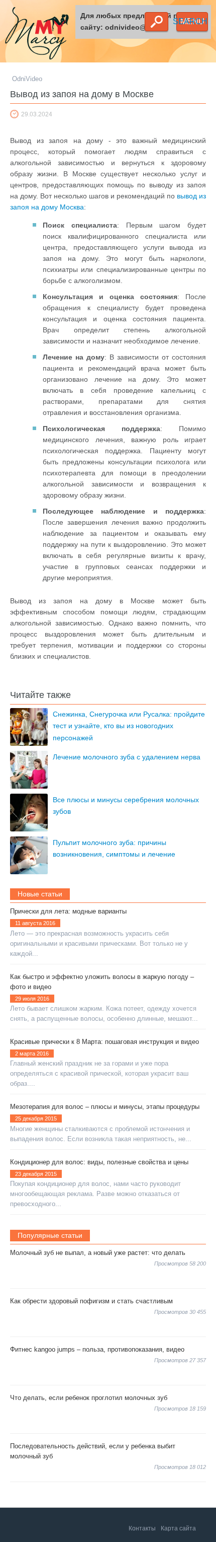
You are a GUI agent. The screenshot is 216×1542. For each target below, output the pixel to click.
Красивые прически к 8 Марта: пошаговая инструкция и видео (104, 1041)
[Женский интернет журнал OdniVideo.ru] (42, 34)
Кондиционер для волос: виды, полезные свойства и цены (99, 1162)
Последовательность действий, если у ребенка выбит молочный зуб (92, 1451)
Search (156, 21)
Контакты (142, 1528)
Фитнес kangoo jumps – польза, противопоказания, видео (97, 1349)
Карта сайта (178, 1528)
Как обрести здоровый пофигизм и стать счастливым (91, 1301)
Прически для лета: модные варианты (68, 911)
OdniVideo (27, 79)
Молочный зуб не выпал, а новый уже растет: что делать (97, 1252)
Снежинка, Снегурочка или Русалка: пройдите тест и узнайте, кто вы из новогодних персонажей (129, 726)
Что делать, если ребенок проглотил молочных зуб (88, 1397)
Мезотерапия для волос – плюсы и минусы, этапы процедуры (104, 1106)
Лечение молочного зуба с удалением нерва (126, 757)
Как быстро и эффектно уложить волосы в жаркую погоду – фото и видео (102, 982)
